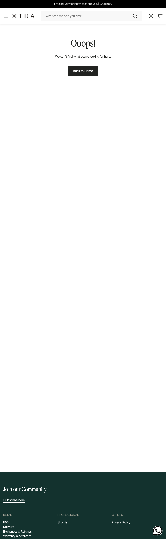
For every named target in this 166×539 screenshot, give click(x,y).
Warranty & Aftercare (17, 536)
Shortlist (62, 522)
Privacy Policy (121, 522)
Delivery (8, 527)
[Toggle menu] (6, 16)
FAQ (6, 522)
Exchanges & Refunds (17, 531)
